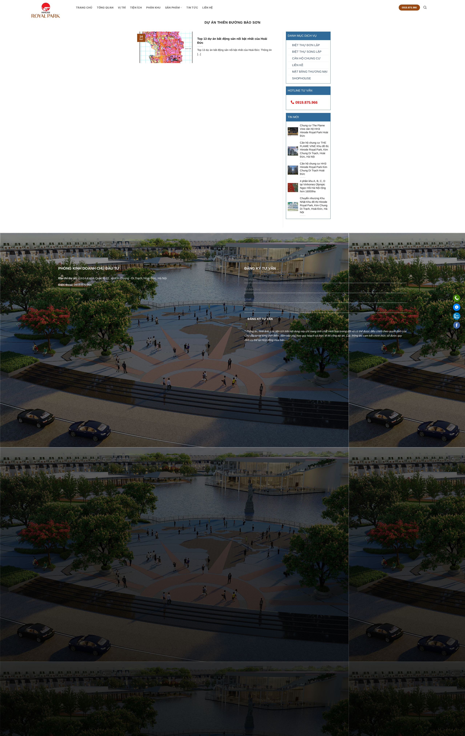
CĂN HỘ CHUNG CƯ (306, 58)
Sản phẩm (172, 7)
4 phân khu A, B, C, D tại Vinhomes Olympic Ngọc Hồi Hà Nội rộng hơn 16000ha (313, 186)
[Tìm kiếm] (424, 7)
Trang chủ (84, 7)
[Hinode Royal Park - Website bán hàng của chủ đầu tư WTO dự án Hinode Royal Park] (54, 10)
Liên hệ (207, 7)
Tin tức (192, 7)
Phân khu (153, 7)
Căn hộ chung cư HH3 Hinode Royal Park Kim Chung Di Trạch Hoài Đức (313, 168)
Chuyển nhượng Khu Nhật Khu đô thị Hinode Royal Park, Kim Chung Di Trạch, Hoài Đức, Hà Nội (313, 205)
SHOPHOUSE (301, 78)
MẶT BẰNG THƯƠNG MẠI (309, 71)
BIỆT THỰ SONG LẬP (307, 51)
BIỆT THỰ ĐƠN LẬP (306, 45)
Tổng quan (105, 7)
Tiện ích (136, 7)
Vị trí (122, 7)
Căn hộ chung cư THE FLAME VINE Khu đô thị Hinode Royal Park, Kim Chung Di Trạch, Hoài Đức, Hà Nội (314, 149)
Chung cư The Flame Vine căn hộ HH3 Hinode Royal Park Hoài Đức (314, 130)
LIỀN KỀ (297, 65)
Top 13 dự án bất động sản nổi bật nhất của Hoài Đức (232, 40)
